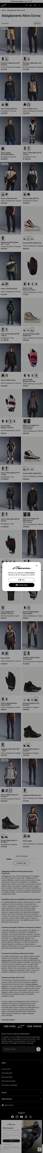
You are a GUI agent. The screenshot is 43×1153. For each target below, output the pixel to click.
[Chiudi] (37, 566)
